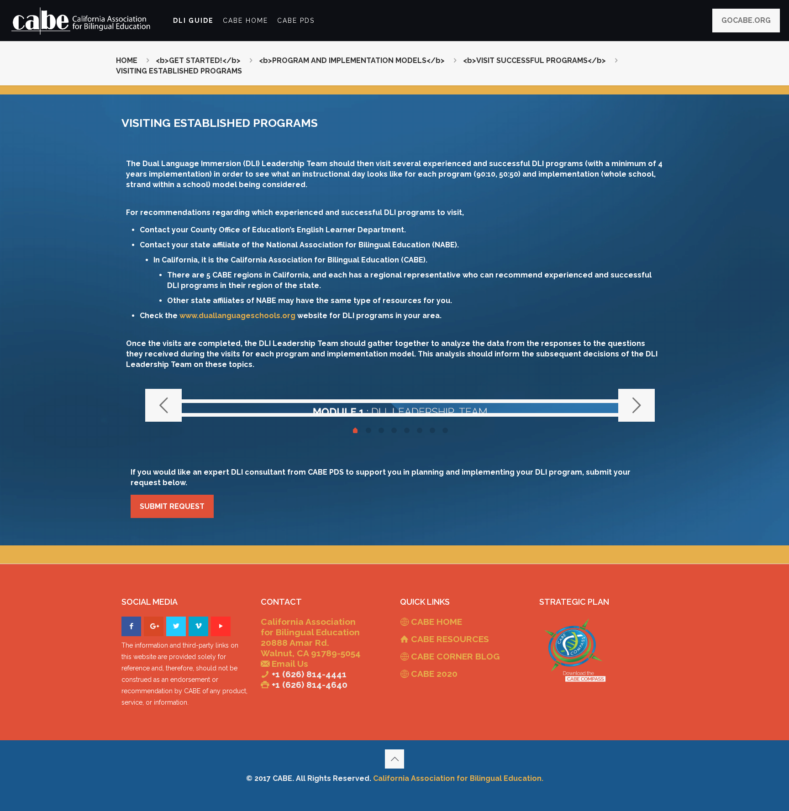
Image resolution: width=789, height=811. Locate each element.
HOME (126, 60)
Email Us (290, 664)
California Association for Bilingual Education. (458, 778)
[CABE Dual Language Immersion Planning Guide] (82, 20)
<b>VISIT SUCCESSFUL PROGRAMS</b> (534, 60)
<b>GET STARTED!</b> (198, 60)
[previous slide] (163, 405)
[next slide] (636, 405)
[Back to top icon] (394, 759)
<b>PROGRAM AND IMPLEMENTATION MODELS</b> (352, 60)
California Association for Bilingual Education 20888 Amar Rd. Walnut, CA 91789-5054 (311, 637)
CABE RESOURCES (450, 639)
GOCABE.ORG (746, 20)
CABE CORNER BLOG (455, 656)
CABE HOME (436, 622)
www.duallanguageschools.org (237, 315)
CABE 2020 (434, 674)
